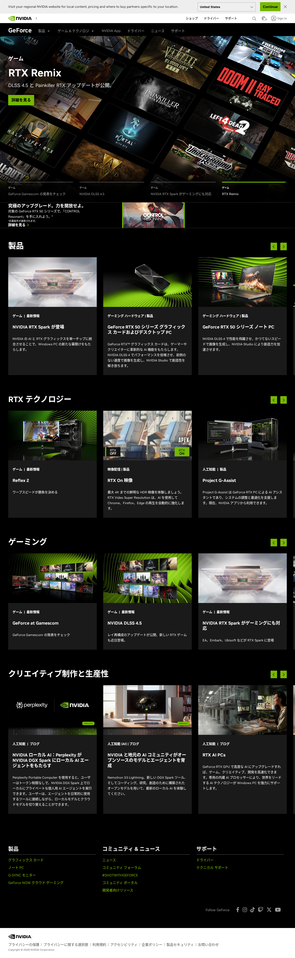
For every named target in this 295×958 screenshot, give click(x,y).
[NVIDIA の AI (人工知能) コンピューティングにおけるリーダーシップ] (20, 18)
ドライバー (135, 31)
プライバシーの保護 (23, 944)
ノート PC (16, 867)
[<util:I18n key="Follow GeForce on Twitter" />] (269, 909)
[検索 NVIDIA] (255, 17)
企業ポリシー (152, 944)
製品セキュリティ (180, 944)
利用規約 (99, 944)
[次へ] (283, 246)
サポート (178, 31)
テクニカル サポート (212, 867)
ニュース (158, 31)
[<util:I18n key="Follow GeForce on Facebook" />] (237, 909)
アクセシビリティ (124, 944)
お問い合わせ (208, 944)
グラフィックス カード (26, 860)
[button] (263, 19)
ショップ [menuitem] (192, 18)
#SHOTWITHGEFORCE (120, 875)
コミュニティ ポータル (120, 883)
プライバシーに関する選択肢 (65, 944)
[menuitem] (43, 18)
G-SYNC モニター (22, 875)
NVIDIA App (111, 30)
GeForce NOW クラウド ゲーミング (35, 883)
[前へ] (274, 246)
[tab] (40, 189)
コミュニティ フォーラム (121, 867)
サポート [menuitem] (231, 18)
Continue (270, 7)
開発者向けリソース (117, 890)
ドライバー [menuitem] (211, 18)
